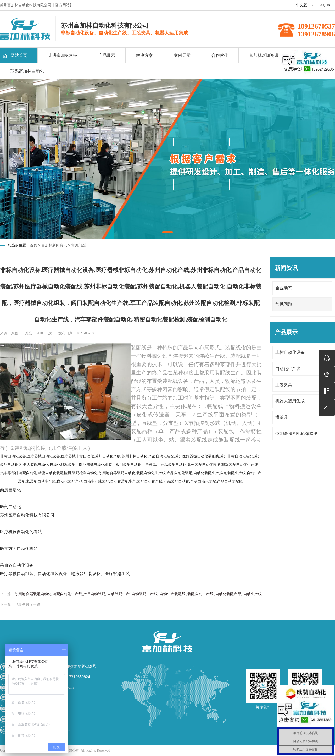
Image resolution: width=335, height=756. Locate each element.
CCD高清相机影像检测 (296, 433)
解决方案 (144, 55)
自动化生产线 (287, 368)
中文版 (301, 5)
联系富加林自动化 (27, 71)
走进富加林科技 (62, 55)
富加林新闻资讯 (263, 55)
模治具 (281, 417)
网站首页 (18, 55)
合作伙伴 (219, 55)
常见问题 (78, 245)
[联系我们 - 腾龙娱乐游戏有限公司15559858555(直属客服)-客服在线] (25, 38)
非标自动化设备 (290, 352)
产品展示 (106, 55)
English (324, 5)
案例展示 (182, 55)
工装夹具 (283, 385)
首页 (33, 245)
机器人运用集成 (290, 401)
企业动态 (283, 288)
